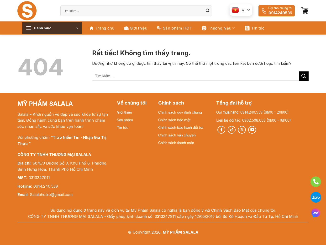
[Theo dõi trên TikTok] (232, 130)
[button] (305, 11)
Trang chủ (104, 28)
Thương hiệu (219, 28)
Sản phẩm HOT (177, 28)
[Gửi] (208, 11)
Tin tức (257, 28)
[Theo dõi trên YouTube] (252, 130)
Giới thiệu (138, 28)
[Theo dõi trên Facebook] (221, 130)
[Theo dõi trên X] (242, 130)
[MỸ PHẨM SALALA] (35, 10)
